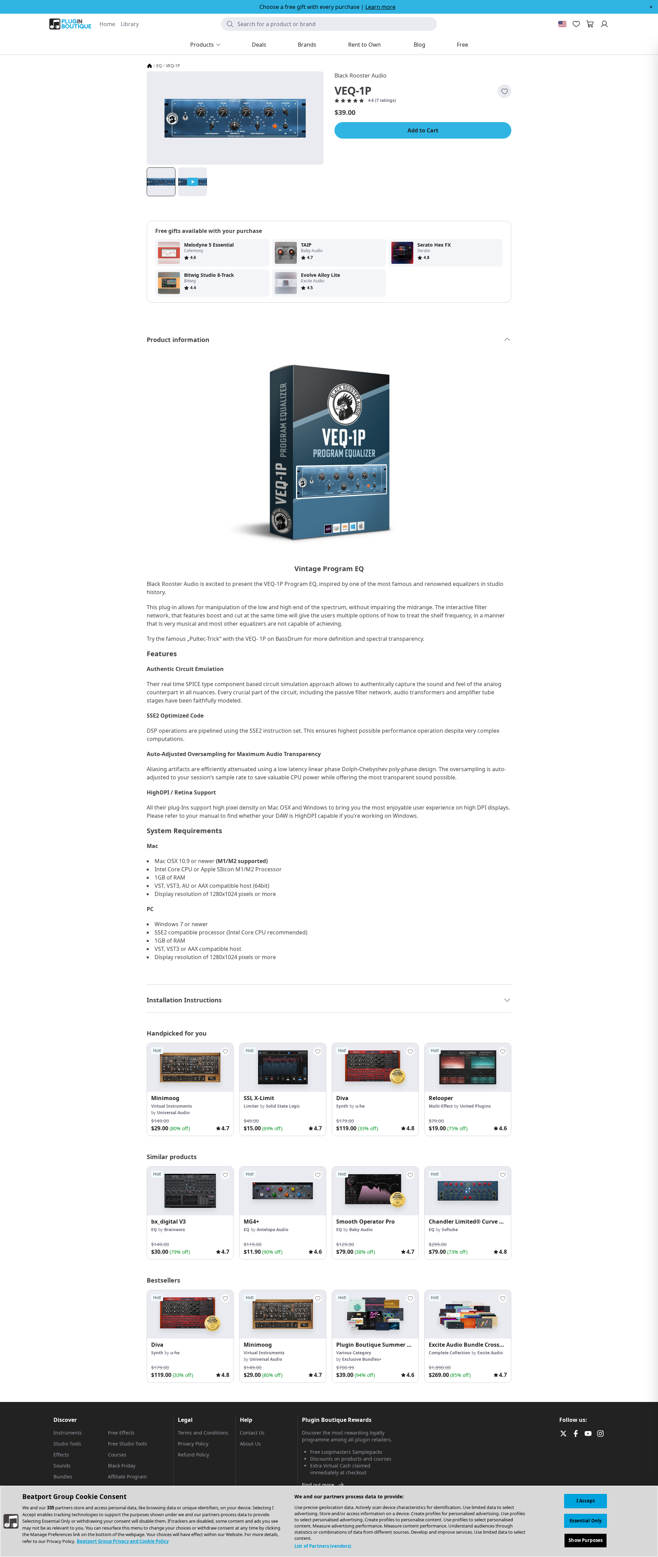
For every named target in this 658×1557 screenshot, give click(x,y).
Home (107, 24)
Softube (450, 1229)
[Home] (149, 66)
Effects (61, 1454)
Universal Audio (173, 1113)
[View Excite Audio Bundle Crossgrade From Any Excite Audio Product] (468, 1314)
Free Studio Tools (127, 1443)
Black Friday (121, 1465)
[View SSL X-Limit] (283, 1067)
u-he (360, 1106)
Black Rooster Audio (360, 75)
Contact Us (252, 1432)
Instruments (67, 1432)
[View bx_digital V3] (190, 1191)
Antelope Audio (272, 1229)
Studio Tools (67, 1443)
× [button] (651, 7)
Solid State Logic (283, 1106)
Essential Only (585, 1521)
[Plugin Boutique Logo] (70, 24)
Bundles (62, 1476)
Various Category (353, 1353)
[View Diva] (375, 1067)
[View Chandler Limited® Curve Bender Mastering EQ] (468, 1191)
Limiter (251, 1106)
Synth (342, 1106)
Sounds (62, 1465)
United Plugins (475, 1106)
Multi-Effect (441, 1106)
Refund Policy (193, 1454)
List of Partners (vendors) (322, 1546)
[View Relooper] (468, 1067)
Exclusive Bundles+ (361, 1359)
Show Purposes (585, 1540)
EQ (159, 66)
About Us (250, 1443)
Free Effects (121, 1432)
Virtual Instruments (171, 1106)
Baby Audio (361, 1229)
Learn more (380, 7)
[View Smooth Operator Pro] (375, 1191)
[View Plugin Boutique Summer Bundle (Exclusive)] (375, 1314)
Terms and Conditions (203, 1432)
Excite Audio (490, 1353)
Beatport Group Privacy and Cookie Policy (123, 1541)
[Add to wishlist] (504, 91)
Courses (117, 1454)
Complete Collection (449, 1353)
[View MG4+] (283, 1191)
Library (130, 24)
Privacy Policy (193, 1443)
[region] (329, 1521)
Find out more (318, 1485)
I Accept (585, 1501)
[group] (190, 1089)
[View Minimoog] (190, 1067)
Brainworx (174, 1229)
